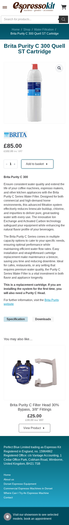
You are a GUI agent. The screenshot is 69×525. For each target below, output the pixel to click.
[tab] (16, 319)
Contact (8, 497)
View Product (32, 428)
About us (9, 479)
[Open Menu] (5, 7)
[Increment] (15, 164)
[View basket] (63, 7)
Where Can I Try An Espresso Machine (26, 493)
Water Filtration (44, 29)
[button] (59, 68)
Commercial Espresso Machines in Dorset (28, 488)
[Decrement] (7, 164)
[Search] (63, 19)
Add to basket (35, 163)
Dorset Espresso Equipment (20, 483)
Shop (26, 29)
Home (16, 29)
